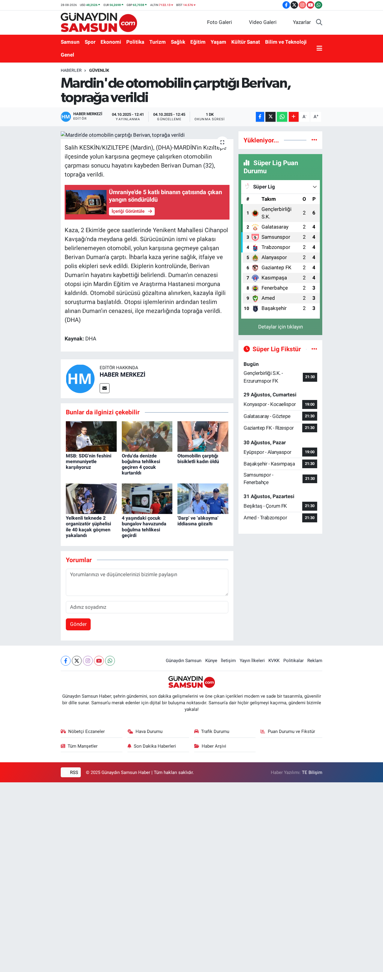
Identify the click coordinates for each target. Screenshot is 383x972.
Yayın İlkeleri (252, 660)
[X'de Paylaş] (270, 117)
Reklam (314, 660)
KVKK (273, 660)
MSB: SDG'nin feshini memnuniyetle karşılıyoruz (88, 461)
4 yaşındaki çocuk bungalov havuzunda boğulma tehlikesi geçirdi (144, 526)
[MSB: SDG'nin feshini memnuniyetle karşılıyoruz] (91, 436)
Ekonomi (111, 42)
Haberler (71, 70)
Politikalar (293, 660)
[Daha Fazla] (294, 117)
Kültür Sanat (245, 42)
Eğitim (198, 42)
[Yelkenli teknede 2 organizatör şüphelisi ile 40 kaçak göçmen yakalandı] (91, 498)
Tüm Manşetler (83, 746)
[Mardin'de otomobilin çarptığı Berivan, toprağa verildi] (147, 135)
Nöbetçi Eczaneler (86, 731)
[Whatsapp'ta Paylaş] (282, 117)
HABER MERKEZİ (122, 374)
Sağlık (178, 42)
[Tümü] (314, 140)
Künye (211, 660)
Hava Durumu (149, 731)
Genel (67, 55)
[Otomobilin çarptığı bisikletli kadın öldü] (202, 436)
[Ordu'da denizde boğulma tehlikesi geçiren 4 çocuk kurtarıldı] (147, 436)
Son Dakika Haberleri (155, 746)
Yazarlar (302, 22)
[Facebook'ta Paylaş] (260, 117)
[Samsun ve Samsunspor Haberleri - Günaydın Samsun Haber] (99, 21)
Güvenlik (99, 70)
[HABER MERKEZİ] (80, 378)
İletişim (228, 660)
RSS (73, 772)
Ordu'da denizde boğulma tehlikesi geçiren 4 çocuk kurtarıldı (141, 464)
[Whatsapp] (110, 661)
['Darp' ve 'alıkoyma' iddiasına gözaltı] (202, 498)
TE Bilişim (312, 772)
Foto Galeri (219, 22)
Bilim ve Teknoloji (286, 42)
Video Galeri (262, 22)
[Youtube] (99, 661)
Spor (90, 42)
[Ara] (319, 22)
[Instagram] (88, 661)
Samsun (70, 42)
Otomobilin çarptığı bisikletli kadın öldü (198, 458)
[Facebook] (66, 661)
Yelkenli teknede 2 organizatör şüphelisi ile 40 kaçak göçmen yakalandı (88, 526)
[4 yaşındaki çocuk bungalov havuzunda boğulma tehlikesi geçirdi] (147, 498)
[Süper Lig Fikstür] (314, 349)
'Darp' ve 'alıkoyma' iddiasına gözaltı (197, 521)
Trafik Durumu (215, 731)
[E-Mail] (105, 388)
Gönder (78, 624)
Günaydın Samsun (183, 660)
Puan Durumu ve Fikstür (291, 731)
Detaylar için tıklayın (280, 327)
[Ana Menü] (319, 49)
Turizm (157, 42)
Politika (135, 42)
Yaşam (218, 42)
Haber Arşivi (214, 746)
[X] (77, 661)
